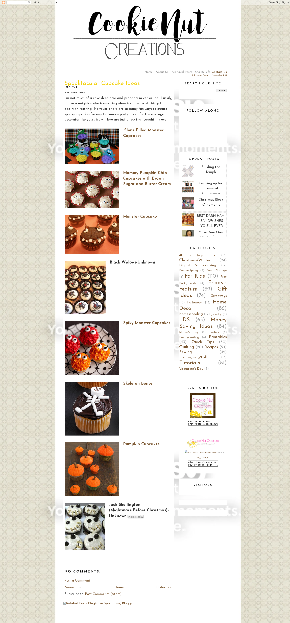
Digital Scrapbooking (197, 265)
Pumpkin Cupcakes (141, 444)
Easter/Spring (188, 270)
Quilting (186, 347)
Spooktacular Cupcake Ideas (102, 83)
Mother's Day (189, 332)
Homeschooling (191, 314)
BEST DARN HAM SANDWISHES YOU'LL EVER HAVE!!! (211, 223)
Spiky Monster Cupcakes (146, 323)
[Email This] (129, 516)
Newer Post (73, 587)
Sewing (185, 352)
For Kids (195, 276)
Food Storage (217, 270)
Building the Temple (211, 169)
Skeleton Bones (137, 384)
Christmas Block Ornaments (211, 202)
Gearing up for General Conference (210, 188)
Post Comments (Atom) (103, 594)
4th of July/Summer (198, 255)
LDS (184, 320)
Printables (218, 337)
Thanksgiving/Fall (193, 357)
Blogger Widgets (202, 458)
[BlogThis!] (132, 516)
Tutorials (189, 363)
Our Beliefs (202, 72)
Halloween (195, 302)
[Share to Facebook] (138, 516)
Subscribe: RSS (219, 76)
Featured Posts (182, 72)
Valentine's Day (191, 369)
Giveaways (219, 296)
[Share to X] (135, 516)
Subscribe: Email (200, 76)
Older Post (164, 587)
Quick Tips (202, 342)
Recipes (211, 347)
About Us (162, 72)
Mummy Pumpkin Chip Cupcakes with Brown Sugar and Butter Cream (147, 178)
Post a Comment (77, 580)
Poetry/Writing (189, 337)
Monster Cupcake (140, 217)
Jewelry (216, 314)
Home (149, 72)
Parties (214, 332)
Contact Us (219, 72)
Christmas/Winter (195, 260)
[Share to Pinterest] (142, 516)
